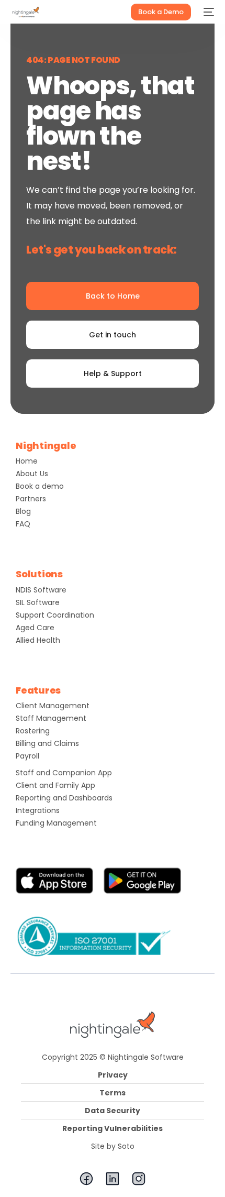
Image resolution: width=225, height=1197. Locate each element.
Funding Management (56, 823)
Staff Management (51, 718)
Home (27, 461)
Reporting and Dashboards (64, 797)
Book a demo (40, 486)
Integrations (38, 810)
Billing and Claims (47, 743)
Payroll (27, 756)
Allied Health (38, 640)
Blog (23, 511)
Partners (31, 498)
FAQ (23, 524)
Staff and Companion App (64, 772)
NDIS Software (41, 590)
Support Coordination (55, 615)
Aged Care (35, 627)
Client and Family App (55, 785)
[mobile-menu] (207, 12)
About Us (32, 473)
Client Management (52, 705)
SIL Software (38, 602)
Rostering (33, 730)
